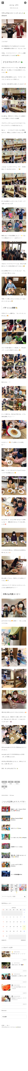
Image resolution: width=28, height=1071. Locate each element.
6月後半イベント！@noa (16, 846)
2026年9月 (23, 940)
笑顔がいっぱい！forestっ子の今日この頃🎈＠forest (18, 810)
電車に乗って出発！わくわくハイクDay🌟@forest (18, 856)
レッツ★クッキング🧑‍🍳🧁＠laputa (18, 837)
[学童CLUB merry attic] (14, 5)
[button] (25, 3)
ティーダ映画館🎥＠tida (16, 874)
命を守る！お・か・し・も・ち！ (19, 953)
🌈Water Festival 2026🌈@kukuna (17, 819)
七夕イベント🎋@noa (16, 828)
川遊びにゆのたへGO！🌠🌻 (18, 964)
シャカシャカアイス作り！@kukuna (17, 865)
